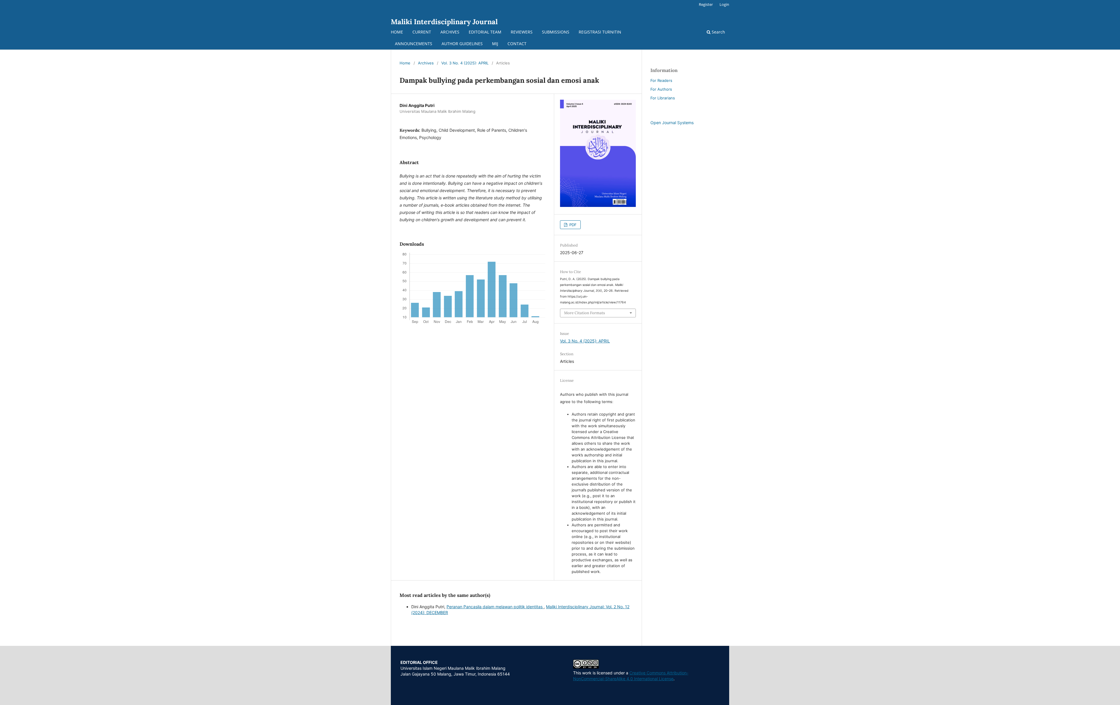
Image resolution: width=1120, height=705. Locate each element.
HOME (397, 32)
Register (706, 4)
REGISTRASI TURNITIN (600, 32)
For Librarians (662, 98)
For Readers (661, 80)
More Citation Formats (584, 312)
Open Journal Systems (672, 122)
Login (724, 4)
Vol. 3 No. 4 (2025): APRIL (465, 63)
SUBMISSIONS (555, 32)
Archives (426, 63)
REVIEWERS (522, 32)
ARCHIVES (449, 32)
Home (405, 63)
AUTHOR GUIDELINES (462, 43)
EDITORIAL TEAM (485, 32)
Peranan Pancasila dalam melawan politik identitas (495, 606)
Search (717, 32)
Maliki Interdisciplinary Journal (444, 21)
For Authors (661, 89)
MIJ (495, 43)
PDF (572, 224)
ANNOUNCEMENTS (413, 43)
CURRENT (421, 32)
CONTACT (517, 43)
